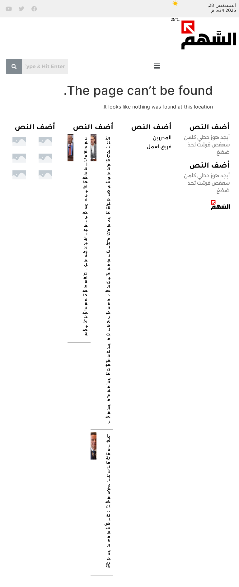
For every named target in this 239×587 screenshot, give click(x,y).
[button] (156, 66)
